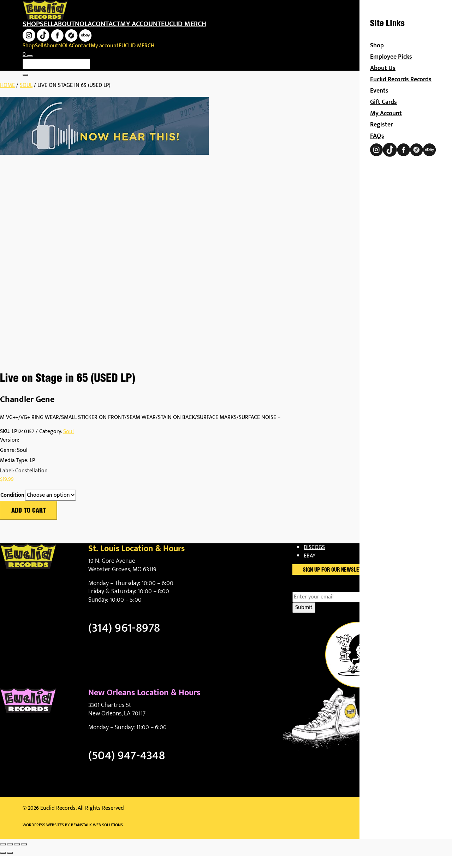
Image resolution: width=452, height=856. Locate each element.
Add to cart (28, 511)
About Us (383, 68)
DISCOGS (314, 547)
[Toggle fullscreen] (10, 844)
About (64, 24)
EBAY (309, 556)
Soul (26, 85)
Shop (31, 24)
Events (379, 90)
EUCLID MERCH (183, 24)
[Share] (17, 844)
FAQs (377, 136)
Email (311, 587)
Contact (106, 24)
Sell (47, 24)
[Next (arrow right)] (10, 853)
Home (7, 85)
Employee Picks (391, 57)
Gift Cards (383, 102)
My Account (386, 113)
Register (381, 124)
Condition (12, 495)
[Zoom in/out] (3, 844)
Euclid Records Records (401, 79)
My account (140, 24)
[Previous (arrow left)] (3, 853)
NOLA (83, 24)
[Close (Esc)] (24, 844)
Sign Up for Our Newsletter (336, 570)
